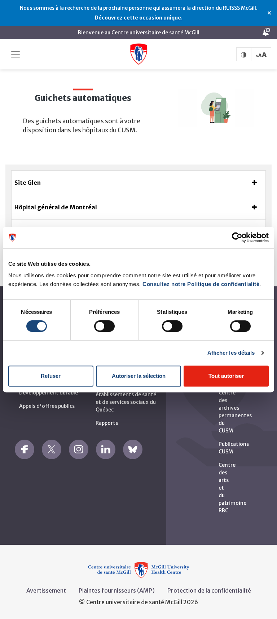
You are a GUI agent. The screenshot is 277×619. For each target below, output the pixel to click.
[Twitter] (51, 449)
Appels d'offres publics (47, 406)
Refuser (51, 376)
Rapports (107, 423)
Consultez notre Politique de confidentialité (200, 284)
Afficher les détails (231, 353)
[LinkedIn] (105, 449)
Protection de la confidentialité (209, 590)
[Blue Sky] (132, 449)
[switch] (104, 326)
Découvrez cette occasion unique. (139, 17)
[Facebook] (24, 449)
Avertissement (46, 590)
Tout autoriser (226, 376)
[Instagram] (78, 449)
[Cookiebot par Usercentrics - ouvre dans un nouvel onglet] (237, 237)
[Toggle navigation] (15, 54)
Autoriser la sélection (139, 376)
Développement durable (48, 392)
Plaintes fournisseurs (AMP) (117, 590)
